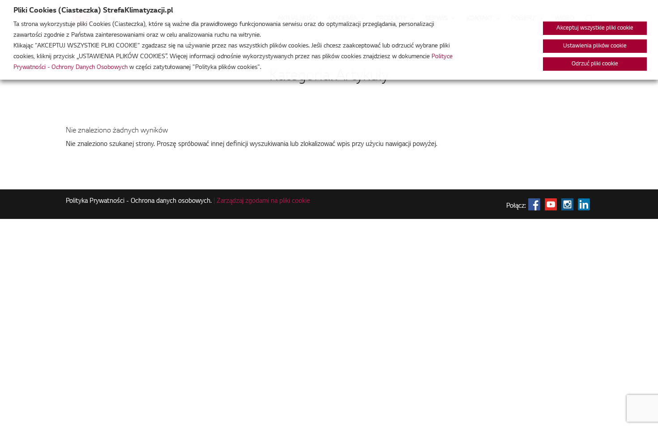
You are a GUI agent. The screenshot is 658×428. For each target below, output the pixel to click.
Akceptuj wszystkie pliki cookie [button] (594, 28)
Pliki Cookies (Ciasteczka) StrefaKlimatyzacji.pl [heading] (93, 11)
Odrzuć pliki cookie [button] (595, 64)
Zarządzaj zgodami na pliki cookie (263, 201)
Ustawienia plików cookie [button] (595, 46)
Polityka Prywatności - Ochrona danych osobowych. (139, 201)
